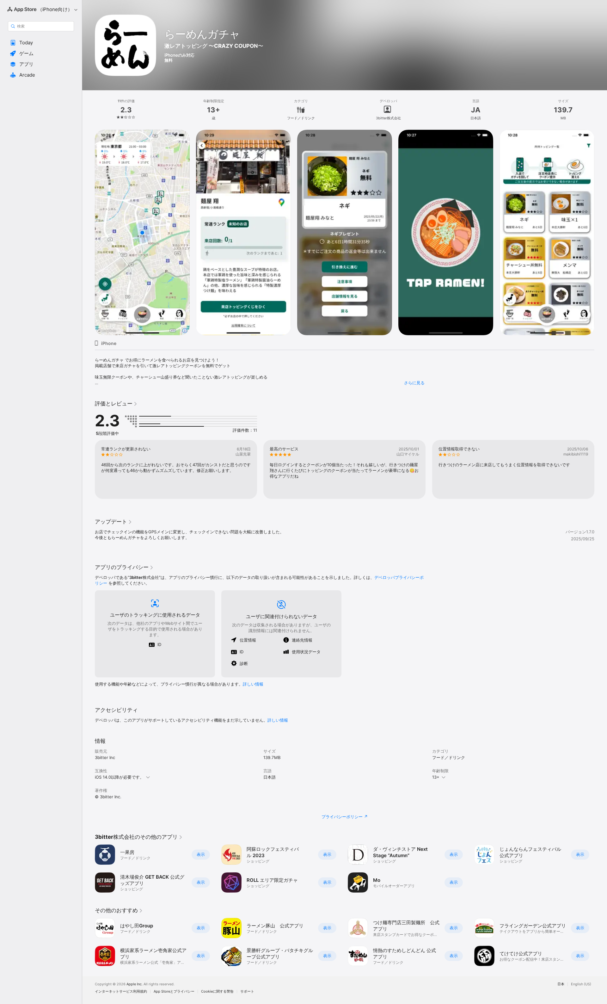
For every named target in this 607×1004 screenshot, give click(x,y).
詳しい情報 (253, 684)
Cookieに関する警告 (217, 991)
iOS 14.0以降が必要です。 (119, 777)
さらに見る (414, 382)
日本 (560, 984)
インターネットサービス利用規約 (121, 991)
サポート (247, 991)
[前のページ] (88, 233)
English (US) (581, 984)
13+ (435, 777)
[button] (41, 42)
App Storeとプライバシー (174, 991)
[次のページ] (600, 233)
